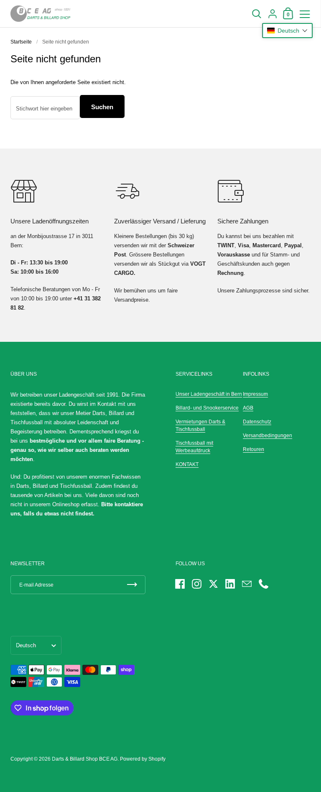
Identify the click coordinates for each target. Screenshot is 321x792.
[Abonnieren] (132, 584)
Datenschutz (257, 422)
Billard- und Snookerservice (207, 408)
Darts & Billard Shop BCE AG (84, 759)
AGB (248, 408)
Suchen (102, 106)
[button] (287, 30)
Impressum (255, 394)
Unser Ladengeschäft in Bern (209, 394)
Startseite (21, 42)
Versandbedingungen (267, 435)
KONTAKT (187, 464)
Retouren (253, 449)
